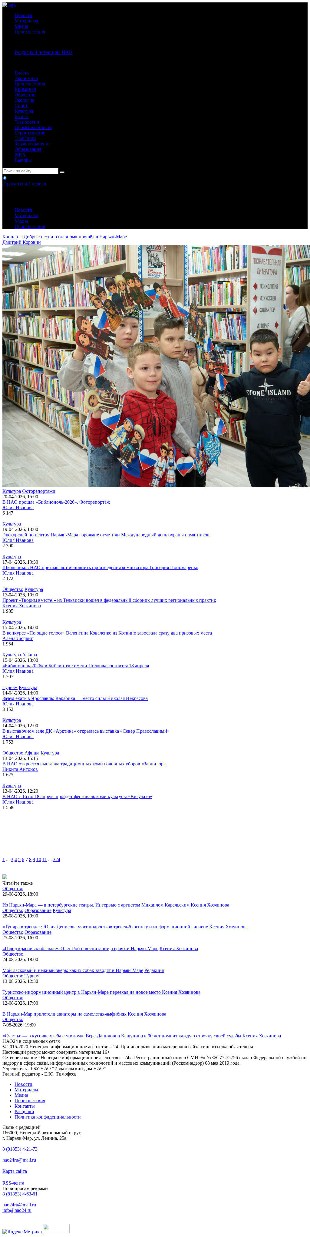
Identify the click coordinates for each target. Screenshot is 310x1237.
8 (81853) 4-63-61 (20, 1193)
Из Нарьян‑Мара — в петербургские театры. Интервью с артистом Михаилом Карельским (96, 904)
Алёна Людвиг (17, 638)
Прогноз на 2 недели (24, 183)
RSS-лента (13, 1183)
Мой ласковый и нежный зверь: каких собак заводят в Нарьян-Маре (72, 970)
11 (44, 859)
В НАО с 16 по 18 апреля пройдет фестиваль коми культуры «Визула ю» (77, 796)
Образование (28, 149)
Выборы (23, 160)
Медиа (21, 26)
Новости (23, 15)
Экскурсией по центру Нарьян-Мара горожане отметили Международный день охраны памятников (105, 534)
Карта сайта (14, 1171)
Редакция (154, 970)
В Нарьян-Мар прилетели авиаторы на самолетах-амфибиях (64, 1013)
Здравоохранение (33, 143)
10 (38, 859)
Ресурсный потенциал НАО (43, 52)
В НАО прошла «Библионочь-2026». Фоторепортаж (56, 502)
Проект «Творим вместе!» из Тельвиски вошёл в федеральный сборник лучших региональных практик (109, 600)
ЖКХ (20, 154)
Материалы (26, 20)
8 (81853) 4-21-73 (20, 1149)
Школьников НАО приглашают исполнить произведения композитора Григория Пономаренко (100, 567)
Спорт (21, 105)
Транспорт (25, 138)
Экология (24, 100)
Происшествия (30, 31)
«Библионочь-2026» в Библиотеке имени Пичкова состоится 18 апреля (75, 665)
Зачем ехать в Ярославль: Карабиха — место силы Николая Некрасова (75, 698)
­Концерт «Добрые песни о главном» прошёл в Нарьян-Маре (64, 236)
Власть (22, 72)
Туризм (10, 687)
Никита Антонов (20, 769)
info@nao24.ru (16, 1210)
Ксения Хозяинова (21, 605)
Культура (24, 111)
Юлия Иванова (18, 507)
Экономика (26, 78)
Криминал (25, 89)
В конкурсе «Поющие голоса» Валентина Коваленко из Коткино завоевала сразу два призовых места (107, 632)
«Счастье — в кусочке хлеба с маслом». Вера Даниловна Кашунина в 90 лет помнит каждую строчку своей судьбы (121, 1035)
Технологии (27, 121)
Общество (25, 94)
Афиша (29, 654)
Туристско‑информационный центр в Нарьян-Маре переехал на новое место (81, 992)
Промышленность (33, 127)
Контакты (25, 1106)
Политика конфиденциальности (48, 1116)
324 (56, 859)
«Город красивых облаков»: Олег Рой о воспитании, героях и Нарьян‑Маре (80, 948)
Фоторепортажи (38, 491)
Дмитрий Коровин (21, 242)
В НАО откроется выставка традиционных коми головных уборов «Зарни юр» (84, 763)
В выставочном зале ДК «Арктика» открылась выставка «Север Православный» (86, 731)
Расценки (24, 1111)
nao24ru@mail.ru (19, 1159)
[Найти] (62, 172)
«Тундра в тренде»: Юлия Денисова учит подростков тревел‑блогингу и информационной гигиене (105, 926)
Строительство (30, 132)
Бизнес (22, 116)
